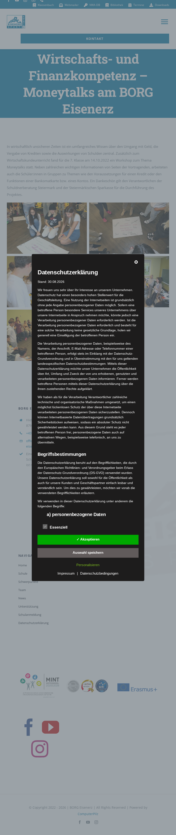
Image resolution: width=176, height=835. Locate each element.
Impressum (66, 573)
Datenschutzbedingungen (99, 573)
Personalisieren (87, 565)
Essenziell (58, 527)
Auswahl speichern (88, 552)
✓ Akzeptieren (88, 539)
